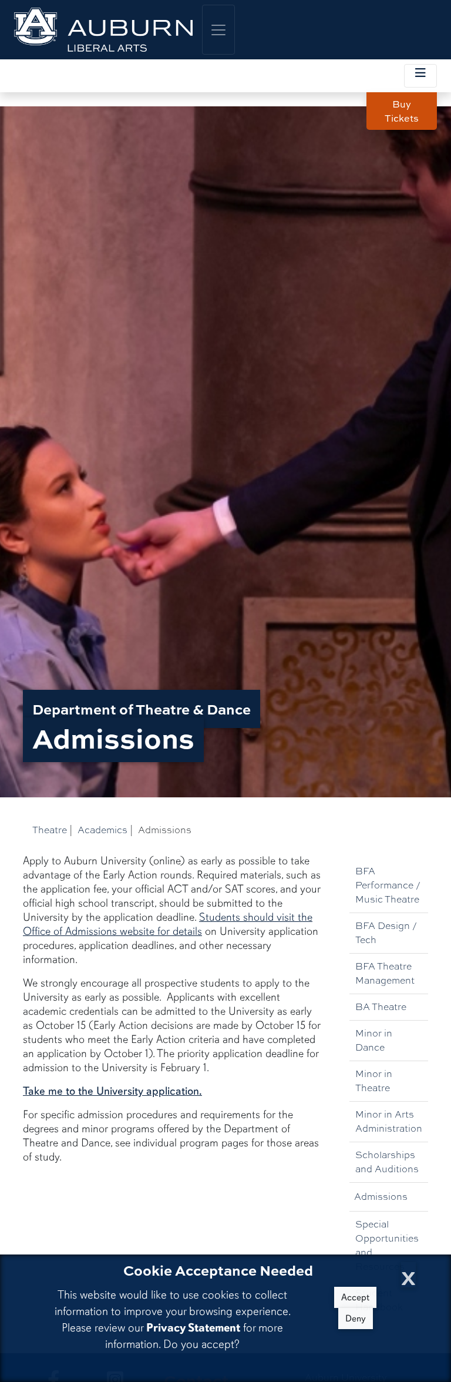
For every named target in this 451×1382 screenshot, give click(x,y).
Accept (355, 1297)
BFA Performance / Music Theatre (387, 885)
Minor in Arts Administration (388, 1121)
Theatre (49, 830)
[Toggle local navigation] (420, 76)
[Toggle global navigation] (218, 30)
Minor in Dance (373, 1040)
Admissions (381, 1196)
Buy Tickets (402, 111)
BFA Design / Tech (386, 933)
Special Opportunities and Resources (387, 1245)
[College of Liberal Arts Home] (103, 30)
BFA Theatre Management (385, 973)
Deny (355, 1318)
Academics (102, 830)
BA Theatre (380, 1007)
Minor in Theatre (373, 1081)
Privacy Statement (193, 1327)
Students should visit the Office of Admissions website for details (167, 924)
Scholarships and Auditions (387, 1162)
